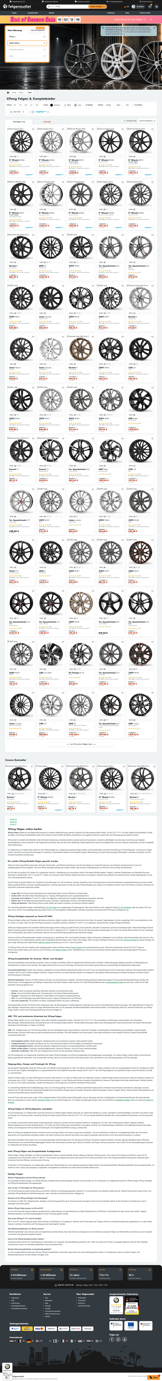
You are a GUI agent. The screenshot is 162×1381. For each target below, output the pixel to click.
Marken (51, 13)
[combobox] (27, 36)
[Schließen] (151, 19)
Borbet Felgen (61, 950)
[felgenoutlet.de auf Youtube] (124, 1339)
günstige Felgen (44, 1100)
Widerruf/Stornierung (52, 1314)
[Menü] (11, 1364)
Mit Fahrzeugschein (38, 29)
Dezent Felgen (76, 947)
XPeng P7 (13, 824)
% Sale (47, 122)
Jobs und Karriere (84, 1306)
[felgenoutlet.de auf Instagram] (118, 1339)
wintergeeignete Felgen (114, 982)
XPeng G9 (13, 822)
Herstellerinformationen (19, 1309)
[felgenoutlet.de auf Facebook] (111, 1339)
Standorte (81, 1303)
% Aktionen (111, 13)
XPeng (14, 92)
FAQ (46, 1298)
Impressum (15, 1298)
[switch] (7, 1377)
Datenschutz (15, 1303)
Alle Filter (18, 112)
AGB (12, 1301)
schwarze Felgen (130, 940)
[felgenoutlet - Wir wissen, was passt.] (17, 7)
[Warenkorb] (156, 6)
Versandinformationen (53, 1311)
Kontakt (48, 1306)
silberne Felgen (44, 942)
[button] (25, 1294)
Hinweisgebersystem (18, 1306)
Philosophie (82, 1298)
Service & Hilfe (145, 13)
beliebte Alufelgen (123, 1100)
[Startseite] (8, 92)
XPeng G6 (13, 819)
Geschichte (82, 1301)
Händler (47, 1309)
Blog (127, 13)
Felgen (14, 13)
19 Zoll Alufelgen (124, 907)
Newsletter (48, 1301)
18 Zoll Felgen (51, 907)
